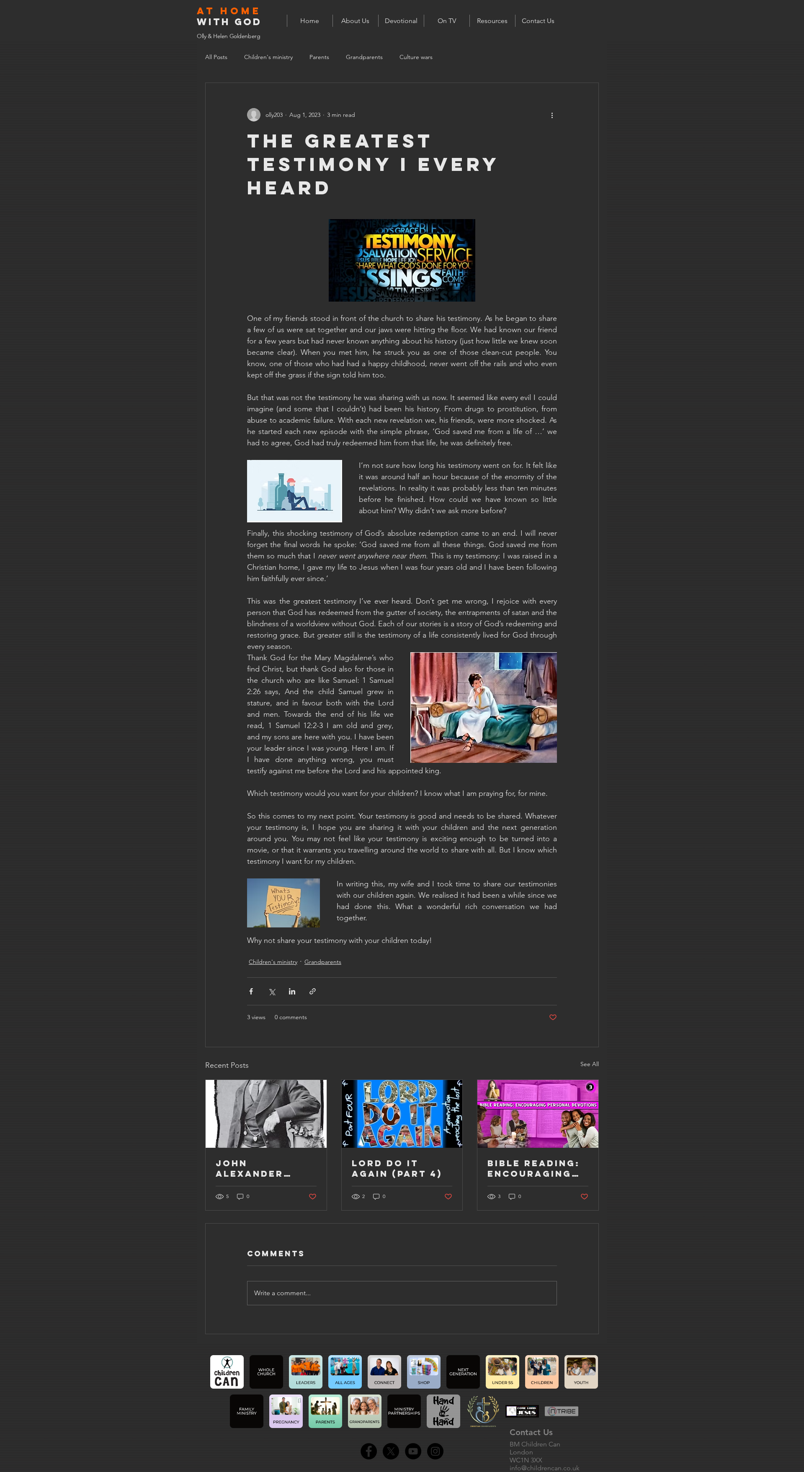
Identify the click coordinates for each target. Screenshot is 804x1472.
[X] (391, 1451)
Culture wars (416, 57)
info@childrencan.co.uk (545, 1468)
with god (229, 22)
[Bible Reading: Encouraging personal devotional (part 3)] (537, 1114)
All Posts (216, 57)
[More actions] (552, 115)
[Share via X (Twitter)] (272, 991)
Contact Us (531, 1432)
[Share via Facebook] (251, 991)
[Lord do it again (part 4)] (402, 1114)
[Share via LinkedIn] (292, 991)
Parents (319, 57)
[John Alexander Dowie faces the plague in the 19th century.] (266, 1114)
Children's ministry (268, 57)
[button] (492, 21)
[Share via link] (313, 991)
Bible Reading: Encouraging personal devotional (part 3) (533, 1168)
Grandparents (364, 57)
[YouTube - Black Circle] (413, 1451)
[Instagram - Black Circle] (435, 1451)
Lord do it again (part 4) (397, 1168)
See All (589, 1064)
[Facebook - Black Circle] (369, 1451)
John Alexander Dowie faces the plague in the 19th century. (259, 1168)
